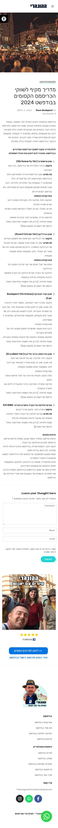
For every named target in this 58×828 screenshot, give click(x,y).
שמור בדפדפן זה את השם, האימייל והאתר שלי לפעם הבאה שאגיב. (31, 550)
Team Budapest (43, 110)
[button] (4, 19)
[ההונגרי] (38, 6)
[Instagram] (20, 799)
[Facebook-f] (38, 799)
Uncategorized (48, 82)
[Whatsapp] (29, 799)
